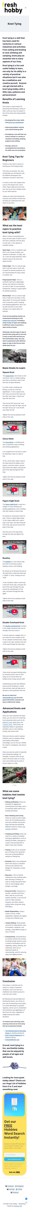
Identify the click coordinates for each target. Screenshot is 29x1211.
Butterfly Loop (7, 722)
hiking (10, 838)
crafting (7, 904)
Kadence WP (18, 1206)
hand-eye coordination (16, 122)
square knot (9, 376)
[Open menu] (25, 8)
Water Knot (16, 722)
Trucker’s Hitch (7, 724)
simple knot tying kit (10, 320)
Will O (15, 785)
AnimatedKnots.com (10, 697)
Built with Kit (14, 1172)
